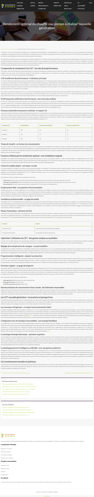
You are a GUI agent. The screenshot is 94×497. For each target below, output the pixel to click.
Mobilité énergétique (57, 4)
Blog (90, 2)
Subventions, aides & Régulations (68, 5)
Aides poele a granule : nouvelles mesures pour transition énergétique (19, 386)
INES (48, 331)
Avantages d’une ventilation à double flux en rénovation (15, 394)
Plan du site (47, 496)
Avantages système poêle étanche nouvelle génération (78, 373)
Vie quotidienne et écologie (81, 5)
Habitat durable (32, 4)
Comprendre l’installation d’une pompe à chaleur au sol (15, 415)
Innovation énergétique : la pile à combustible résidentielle (16, 410)
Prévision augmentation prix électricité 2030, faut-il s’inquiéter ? (18, 384)
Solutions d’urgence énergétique (20, 5)
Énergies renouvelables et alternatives (43, 5)
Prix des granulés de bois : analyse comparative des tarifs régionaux (19, 389)
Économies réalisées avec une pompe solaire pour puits (15, 407)
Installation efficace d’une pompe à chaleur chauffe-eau (16, 373)
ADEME (31, 315)
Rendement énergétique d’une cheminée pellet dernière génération (18, 412)
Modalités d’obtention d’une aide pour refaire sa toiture (16, 391)
